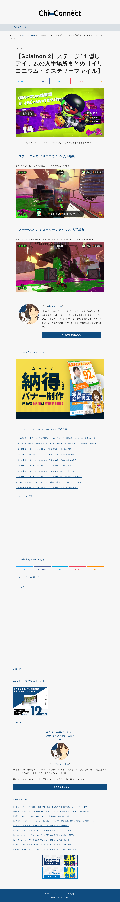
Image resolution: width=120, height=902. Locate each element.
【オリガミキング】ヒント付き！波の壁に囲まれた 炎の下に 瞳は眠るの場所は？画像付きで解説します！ (58, 443)
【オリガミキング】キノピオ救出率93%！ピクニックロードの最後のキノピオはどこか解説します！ (55, 438)
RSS (100, 81)
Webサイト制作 (20, 27)
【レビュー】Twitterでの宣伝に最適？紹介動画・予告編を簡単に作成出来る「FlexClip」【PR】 (51, 807)
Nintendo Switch (43, 429)
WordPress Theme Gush (60, 897)
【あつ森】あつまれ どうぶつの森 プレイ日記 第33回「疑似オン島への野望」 (47, 460)
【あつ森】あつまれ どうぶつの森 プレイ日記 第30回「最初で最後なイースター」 (49, 477)
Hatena (60, 81)
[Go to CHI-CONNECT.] (11, 35)
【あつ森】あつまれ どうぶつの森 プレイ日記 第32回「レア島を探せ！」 (45, 466)
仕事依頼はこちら (73, 335)
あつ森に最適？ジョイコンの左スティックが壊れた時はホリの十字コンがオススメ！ (49, 482)
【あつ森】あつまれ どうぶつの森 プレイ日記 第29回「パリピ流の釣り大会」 (47, 488)
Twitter (20, 81)
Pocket (80, 81)
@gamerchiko (55, 306)
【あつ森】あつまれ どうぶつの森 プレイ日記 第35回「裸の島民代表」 (44, 449)
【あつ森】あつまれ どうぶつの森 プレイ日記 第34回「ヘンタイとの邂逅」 (46, 454)
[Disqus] (60, 622)
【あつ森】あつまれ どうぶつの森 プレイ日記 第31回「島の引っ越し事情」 (46, 471)
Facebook (40, 81)
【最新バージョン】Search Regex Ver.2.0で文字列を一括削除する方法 (41, 816)
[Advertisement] (60, 527)
